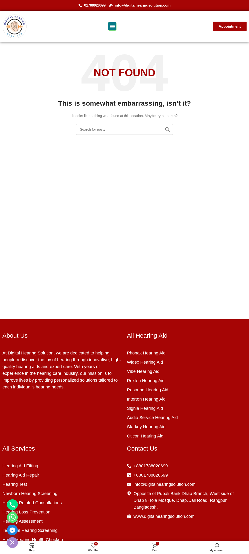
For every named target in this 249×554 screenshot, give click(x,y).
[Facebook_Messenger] (12, 530)
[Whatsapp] (12, 517)
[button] (112, 26)
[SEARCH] (167, 129)
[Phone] (12, 504)
